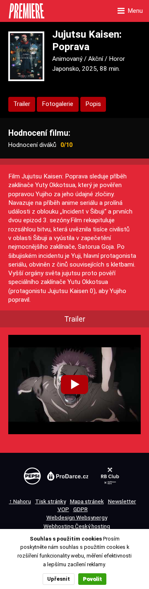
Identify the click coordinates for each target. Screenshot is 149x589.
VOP (63, 509)
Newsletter (122, 501)
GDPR (80, 509)
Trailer (21, 104)
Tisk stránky (50, 501)
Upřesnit (58, 579)
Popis (93, 104)
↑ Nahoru (20, 501)
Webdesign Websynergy (76, 517)
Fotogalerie (57, 104)
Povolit (92, 579)
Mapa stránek (87, 501)
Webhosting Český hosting (76, 526)
